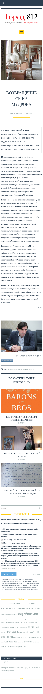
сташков (7, 637)
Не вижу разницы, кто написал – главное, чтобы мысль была (19, 530)
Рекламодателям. (7, 671)
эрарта (14, 646)
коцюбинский (27, 614)
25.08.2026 (21, 423)
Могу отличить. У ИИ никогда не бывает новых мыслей (19, 536)
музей (31, 369)
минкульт (19, 369)
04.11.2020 (28, 114)
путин (31, 626)
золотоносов (22, 608)
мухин (3, 622)
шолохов (20, 642)
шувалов (28, 642)
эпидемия (6, 646)
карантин (4, 614)
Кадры (19, 114)
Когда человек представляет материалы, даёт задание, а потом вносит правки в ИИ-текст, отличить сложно (20, 556)
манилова (11, 369)
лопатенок (12, 619)
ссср (36, 632)
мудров (26, 369)
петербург (14, 627)
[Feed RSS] (2, 3)
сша (15, 637)
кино (10, 614)
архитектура (5, 604)
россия (4, 632)
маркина (18, 619)
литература (5, 619)
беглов (17, 604)
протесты (23, 627)
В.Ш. (11, 114)
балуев (11, 604)
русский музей (27, 632)
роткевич (12, 632)
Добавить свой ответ (8, 569)
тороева (19, 637)
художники (31, 637)
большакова (24, 604)
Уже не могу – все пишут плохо (14, 540)
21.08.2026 (21, 496)
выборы (32, 604)
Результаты (36, 574)
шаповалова (10, 642)
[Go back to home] (21, 17)
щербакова (36, 642)
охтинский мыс (32, 622)
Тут (5, 662)
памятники (5, 627)
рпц (19, 632)
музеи (37, 619)
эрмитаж (22, 646)
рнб (37, 627)
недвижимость (12, 622)
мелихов (31, 619)
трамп (24, 637)
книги (15, 614)
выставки (7, 608)
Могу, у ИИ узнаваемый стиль (14, 543)
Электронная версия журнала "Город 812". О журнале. (21, 668)
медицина (25, 619)
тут (34, 217)
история (35, 608)
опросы (21, 622)
